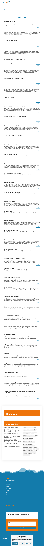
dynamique (30, 435)
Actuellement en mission (10, 427)
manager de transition (26, 445)
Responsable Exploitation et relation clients (14, 78)
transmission (25, 451)
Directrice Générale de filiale (10, 249)
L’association (8, 484)
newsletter (30, 447)
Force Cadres (31, 438)
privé (34, 448)
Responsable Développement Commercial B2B (14, 106)
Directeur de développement (10, 40)
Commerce (6, 445)
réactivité (24, 450)
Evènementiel (25, 438)
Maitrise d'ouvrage (32, 442)
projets (37, 448)
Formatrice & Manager (9, 97)
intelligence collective (26, 441)
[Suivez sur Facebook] (7, 507)
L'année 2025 (25, 442)
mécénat (32, 445)
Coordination (34, 432)
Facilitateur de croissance (10, 21)
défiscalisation (36, 435)
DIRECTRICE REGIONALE (9, 220)
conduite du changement (27, 432)
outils (24, 448)
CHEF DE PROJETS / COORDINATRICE (12, 173)
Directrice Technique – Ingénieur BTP (12, 192)
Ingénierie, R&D (7, 435)
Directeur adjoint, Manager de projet (12, 382)
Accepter (15, 543)
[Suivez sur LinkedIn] (9, 507)
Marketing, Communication (10, 433)
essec (34, 436)
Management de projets (9, 334)
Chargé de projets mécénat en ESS (12, 125)
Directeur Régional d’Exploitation (12, 239)
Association (28, 427)
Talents (7, 486)
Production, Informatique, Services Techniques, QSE (12, 437)
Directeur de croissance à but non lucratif (14, 135)
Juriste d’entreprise (8, 50)
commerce (28, 430)
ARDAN (24, 427)
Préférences (28, 543)
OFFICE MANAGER (8, 211)
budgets (24, 429)
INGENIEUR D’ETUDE (9, 268)
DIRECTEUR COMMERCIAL (10, 201)
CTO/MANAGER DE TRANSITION (11, 306)
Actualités (8, 492)
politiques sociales (29, 448)
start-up (35, 450)
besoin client (34, 427)
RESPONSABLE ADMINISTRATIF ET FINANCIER (14, 59)
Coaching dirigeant (33, 429)
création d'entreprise (26, 433)
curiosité (32, 433)
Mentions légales (9, 499)
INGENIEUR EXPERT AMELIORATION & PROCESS (15, 258)
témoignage (30, 453)
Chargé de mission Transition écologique (13, 363)
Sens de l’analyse (30, 450)
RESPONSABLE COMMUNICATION (11, 296)
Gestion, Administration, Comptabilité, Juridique (10, 440)
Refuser (22, 543)
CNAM (28, 429)
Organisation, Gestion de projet (11, 441)
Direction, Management (9, 443)
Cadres (7, 490)
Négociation (35, 447)
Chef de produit (7, 163)
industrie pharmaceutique (27, 439)
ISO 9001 (32, 441)
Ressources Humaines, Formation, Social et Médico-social (12, 431)
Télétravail (25, 453)
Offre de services (8, 429)
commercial (33, 430)
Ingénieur (6, 353)
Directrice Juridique (9, 287)
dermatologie (25, 435)
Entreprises (8, 488)
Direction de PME (8, 31)
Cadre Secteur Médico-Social (11, 372)
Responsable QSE (8, 325)
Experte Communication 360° (11, 144)
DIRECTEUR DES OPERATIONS (11, 230)
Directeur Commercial (9, 69)
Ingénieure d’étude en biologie (11, 154)
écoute (34, 453)
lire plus (38, 27)
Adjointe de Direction (9, 88)
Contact (7, 494)
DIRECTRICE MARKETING (10, 182)
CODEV (24, 430)
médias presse (25, 447)
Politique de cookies (10, 496)
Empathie (24, 436)
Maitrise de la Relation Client (27, 444)
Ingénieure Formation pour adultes (12, 277)
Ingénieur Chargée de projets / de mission (14, 344)
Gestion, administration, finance (11, 446)
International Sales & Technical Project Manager (15, 116)
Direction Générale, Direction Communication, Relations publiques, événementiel (19, 392)
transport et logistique (32, 451)
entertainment (30, 436)
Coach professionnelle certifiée (11, 315)
